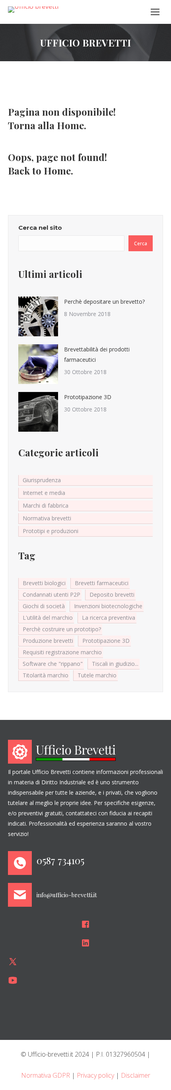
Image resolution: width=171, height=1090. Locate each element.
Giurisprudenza (42, 480)
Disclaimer (135, 1075)
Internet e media (44, 493)
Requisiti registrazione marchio (62, 652)
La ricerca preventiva (108, 617)
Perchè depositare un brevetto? (104, 301)
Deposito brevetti (111, 594)
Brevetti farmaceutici (101, 583)
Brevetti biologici (44, 583)
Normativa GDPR (45, 1075)
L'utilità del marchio (48, 617)
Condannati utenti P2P (51, 594)
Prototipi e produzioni (50, 531)
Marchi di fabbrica (45, 505)
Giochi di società (44, 606)
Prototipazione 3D (87, 397)
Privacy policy (95, 1075)
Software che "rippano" (53, 663)
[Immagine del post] (38, 316)
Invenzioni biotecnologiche (108, 606)
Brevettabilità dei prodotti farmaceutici (97, 354)
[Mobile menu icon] (155, 12)
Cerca (140, 243)
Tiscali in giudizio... (115, 663)
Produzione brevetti (48, 640)
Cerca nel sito (40, 227)
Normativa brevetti (47, 518)
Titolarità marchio (45, 675)
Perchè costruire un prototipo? (62, 629)
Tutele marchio (97, 675)
